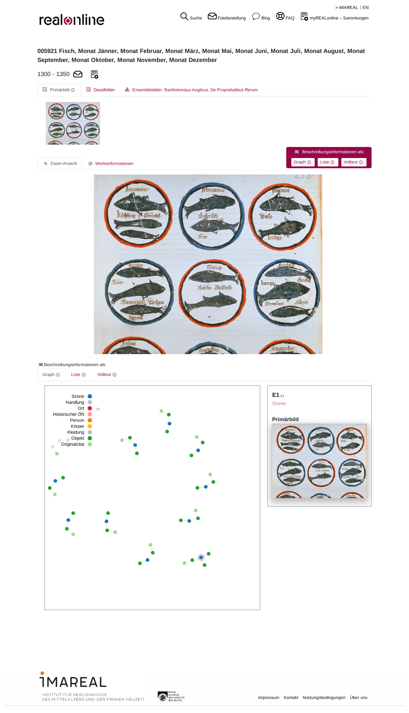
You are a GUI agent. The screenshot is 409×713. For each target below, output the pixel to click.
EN (366, 7)
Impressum (268, 697)
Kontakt (291, 697)
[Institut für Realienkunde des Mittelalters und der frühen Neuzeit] (92, 686)
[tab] (59, 90)
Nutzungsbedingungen (324, 697)
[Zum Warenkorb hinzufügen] (77, 75)
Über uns (358, 697)
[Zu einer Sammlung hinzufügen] (94, 75)
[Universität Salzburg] (171, 696)
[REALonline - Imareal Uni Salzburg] (68, 15)
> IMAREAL (346, 7)
